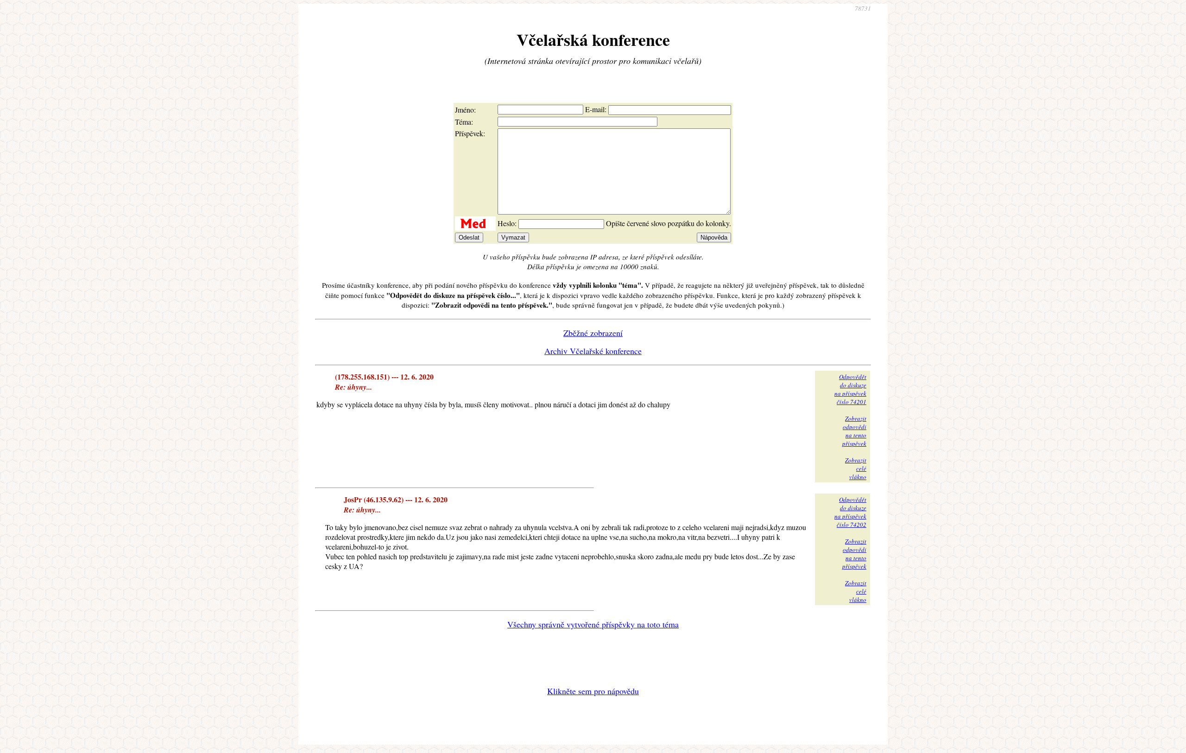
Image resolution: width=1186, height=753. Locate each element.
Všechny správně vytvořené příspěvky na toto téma (593, 624)
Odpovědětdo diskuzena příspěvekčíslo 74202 (850, 512)
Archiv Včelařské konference (593, 350)
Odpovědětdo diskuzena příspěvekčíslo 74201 (850, 389)
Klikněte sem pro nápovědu (593, 690)
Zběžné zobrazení (593, 332)
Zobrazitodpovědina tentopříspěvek (854, 431)
